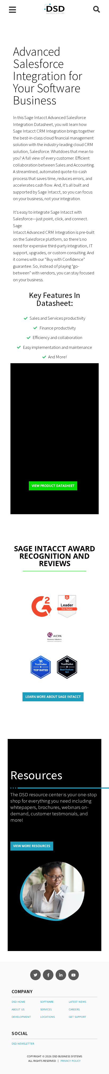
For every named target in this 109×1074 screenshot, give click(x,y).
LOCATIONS (47, 1017)
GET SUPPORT (77, 1017)
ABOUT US (18, 1009)
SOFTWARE (47, 1001)
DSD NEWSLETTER (23, 1043)
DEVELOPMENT (21, 1017)
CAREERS (74, 1009)
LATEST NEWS (77, 1001)
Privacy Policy (71, 1061)
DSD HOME (18, 1001)
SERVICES (46, 1009)
